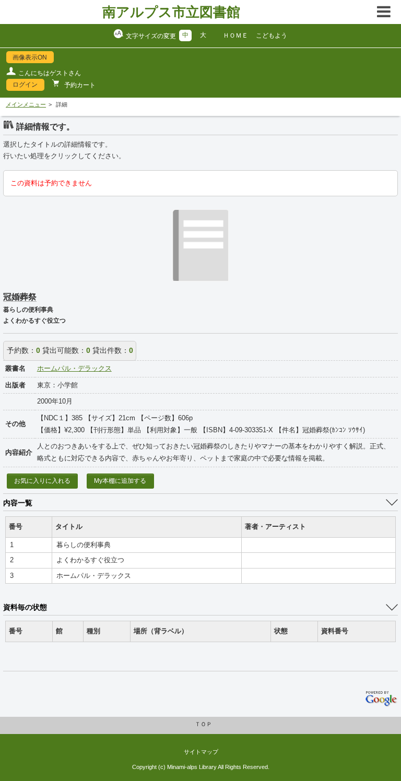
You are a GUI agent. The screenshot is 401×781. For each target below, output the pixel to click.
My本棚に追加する (120, 480)
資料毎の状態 (25, 607)
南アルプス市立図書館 (171, 12)
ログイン (25, 84)
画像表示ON (30, 57)
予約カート (79, 85)
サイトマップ (201, 752)
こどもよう (271, 35)
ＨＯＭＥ (235, 35)
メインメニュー (26, 104)
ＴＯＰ (203, 724)
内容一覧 (17, 503)
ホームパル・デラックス (74, 368)
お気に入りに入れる (42, 480)
